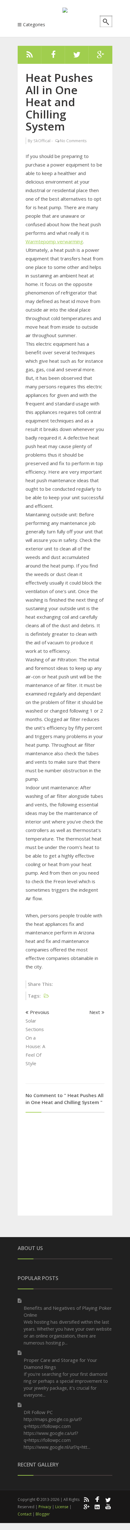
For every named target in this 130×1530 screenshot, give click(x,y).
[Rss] (29, 56)
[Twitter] (77, 56)
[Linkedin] (97, 1506)
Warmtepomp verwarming (54, 241)
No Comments (73, 140)
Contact (25, 1514)
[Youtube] (108, 1506)
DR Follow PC (38, 1412)
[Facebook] (53, 56)
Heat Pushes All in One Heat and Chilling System (59, 102)
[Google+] (86, 1506)
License (61, 1506)
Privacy (44, 1506)
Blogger (43, 1514)
